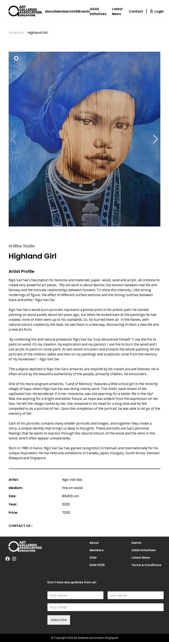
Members (63, 11)
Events (84, 11)
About (50, 11)
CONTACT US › (20, 525)
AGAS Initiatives (98, 11)
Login (159, 11)
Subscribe (59, 619)
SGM (75, 11)
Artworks (16, 32)
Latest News (117, 11)
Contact (136, 11)
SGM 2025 (97, 565)
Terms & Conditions (146, 565)
